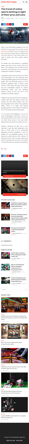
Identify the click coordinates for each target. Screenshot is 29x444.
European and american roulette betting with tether (18, 229)
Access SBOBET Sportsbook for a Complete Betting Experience (13, 416)
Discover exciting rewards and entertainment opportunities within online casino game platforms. (19, 217)
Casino (2, 6)
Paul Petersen (17, 283)
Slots (2, 314)
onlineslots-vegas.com (19, 437)
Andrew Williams (17, 208)
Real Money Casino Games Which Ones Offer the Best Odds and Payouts (19, 204)
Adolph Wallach (17, 233)
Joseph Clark (10, 18)
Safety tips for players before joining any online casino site (18, 254)
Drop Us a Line (10, 440)
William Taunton (17, 221)
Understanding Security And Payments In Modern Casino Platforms (18, 279)
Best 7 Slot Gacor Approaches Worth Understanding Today (11, 343)
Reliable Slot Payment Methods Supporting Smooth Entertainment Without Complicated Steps (14, 317)
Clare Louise (16, 258)
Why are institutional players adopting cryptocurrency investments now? (17, 267)
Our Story (19, 440)
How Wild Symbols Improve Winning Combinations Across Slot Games (11, 392)
